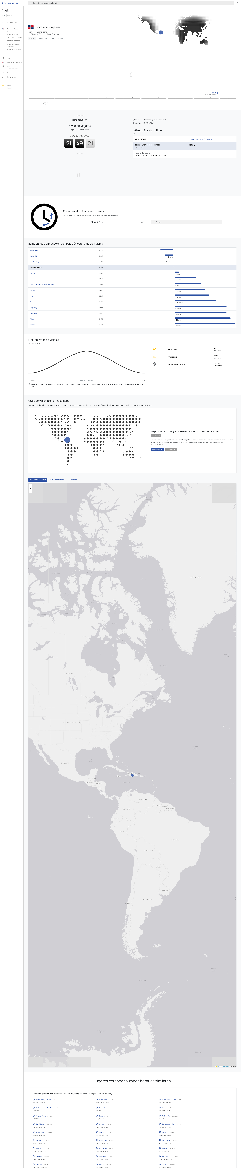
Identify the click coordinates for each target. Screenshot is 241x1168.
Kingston (100, 1132)
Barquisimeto (165, 1156)
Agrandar (171, 449)
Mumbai (32, 302)
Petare (100, 1164)
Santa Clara (101, 1140)
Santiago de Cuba (166, 1124)
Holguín (163, 1132)
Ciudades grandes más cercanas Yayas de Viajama (72, 1093)
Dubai (32, 296)
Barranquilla (101, 1148)
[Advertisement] (84, 73)
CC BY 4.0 (156, 436)
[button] (12, 62)
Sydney (32, 325)
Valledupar (101, 1156)
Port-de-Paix (165, 1116)
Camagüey (38, 1140)
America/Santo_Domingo (200, 139)
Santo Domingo (102, 1100)
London (32, 279)
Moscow (32, 290)
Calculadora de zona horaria (14, 41)
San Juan (100, 1124)
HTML (79, 153)
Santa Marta (164, 1140)
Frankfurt (37, 285)
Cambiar (10, 15)
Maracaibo (38, 1148)
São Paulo (33, 273)
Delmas (163, 1108)
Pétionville (101, 1108)
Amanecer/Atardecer (14, 49)
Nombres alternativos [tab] (57, 480)
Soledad (163, 1148)
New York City (34, 262)
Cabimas (37, 1156)
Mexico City (34, 256)
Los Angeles (34, 250)
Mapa (8, 52)
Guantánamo (39, 1124)
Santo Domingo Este (167, 1100)
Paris (43, 285)
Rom (52, 285)
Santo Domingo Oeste (42, 1100)
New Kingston (39, 1132)
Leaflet (219, 1066)
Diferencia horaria (12, 34)
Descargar (157, 449)
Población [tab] (73, 480)
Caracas (37, 1164)
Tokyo (32, 319)
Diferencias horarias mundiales (13, 45)
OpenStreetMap (227, 1066)
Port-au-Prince (39, 1116)
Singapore (33, 313)
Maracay (163, 1164)
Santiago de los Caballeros (43, 1108)
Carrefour (101, 1116)
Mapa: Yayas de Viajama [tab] (38, 480)
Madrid (47, 285)
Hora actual (10, 32)
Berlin (31, 285)
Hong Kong (33, 308)
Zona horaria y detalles (14, 37)
